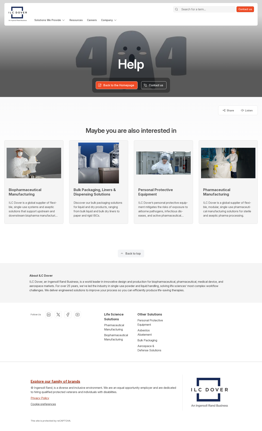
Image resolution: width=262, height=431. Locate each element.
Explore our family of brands (55, 381)
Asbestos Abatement (144, 332)
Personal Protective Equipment (150, 322)
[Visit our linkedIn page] (48, 314)
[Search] (176, 9)
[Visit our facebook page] (68, 314)
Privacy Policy (40, 398)
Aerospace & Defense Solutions (149, 348)
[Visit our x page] (58, 314)
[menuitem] (49, 20)
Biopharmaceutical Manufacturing (116, 337)
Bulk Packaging (147, 340)
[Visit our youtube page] (77, 314)
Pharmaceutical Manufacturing (114, 327)
